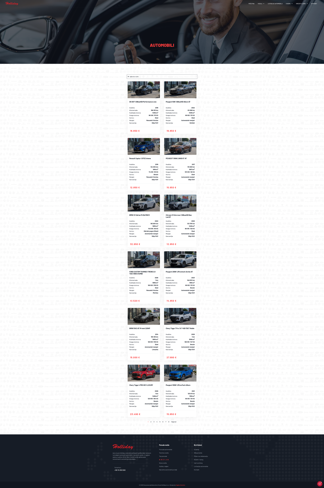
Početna (251, 3)
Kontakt (314, 3)
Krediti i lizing (301, 3)
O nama (288, 3)
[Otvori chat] (319, 483)
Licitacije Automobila (275, 3)
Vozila (260, 3)
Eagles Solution (180, 485)
